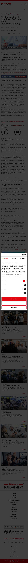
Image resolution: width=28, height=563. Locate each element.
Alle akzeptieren (14, 298)
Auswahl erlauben (14, 303)
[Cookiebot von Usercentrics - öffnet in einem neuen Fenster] (21, 255)
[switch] (25, 285)
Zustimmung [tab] (5, 258)
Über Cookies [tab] (23, 258)
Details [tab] (14, 258)
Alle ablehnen (14, 307)
